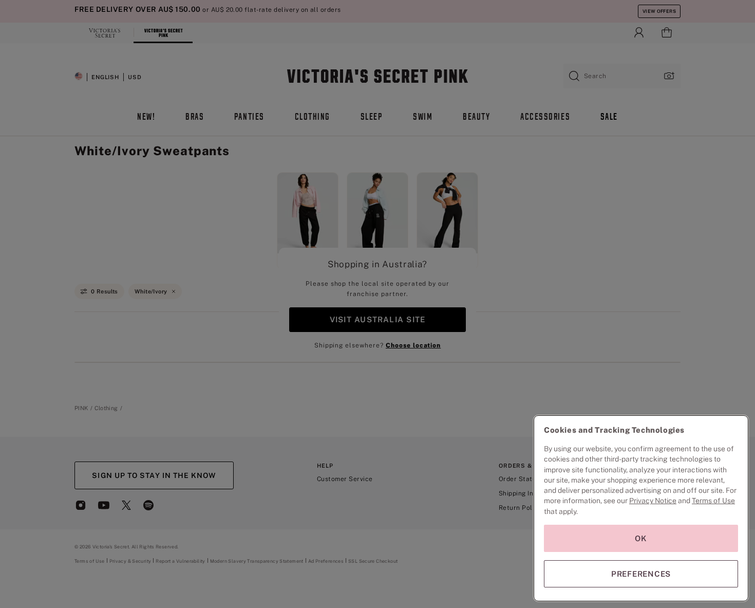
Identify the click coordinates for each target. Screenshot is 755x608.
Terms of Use (713, 500)
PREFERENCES (641, 573)
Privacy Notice (652, 500)
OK (641, 538)
